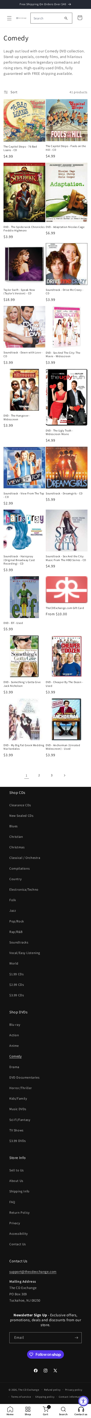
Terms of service (21, 1396)
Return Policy (19, 1212)
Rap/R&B (15, 932)
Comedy (15, 1056)
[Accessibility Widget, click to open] (83, 1401)
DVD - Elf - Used (13, 623)
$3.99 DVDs (17, 1141)
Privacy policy (73, 1389)
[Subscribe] (76, 1337)
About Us (16, 1181)
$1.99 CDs (16, 974)
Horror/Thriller (20, 1088)
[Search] (66, 18)
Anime (14, 1046)
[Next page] (64, 775)
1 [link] (27, 775)
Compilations (19, 868)
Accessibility (18, 1233)
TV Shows (16, 1130)
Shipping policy (45, 1396)
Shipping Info (19, 1191)
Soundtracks (18, 942)
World (13, 963)
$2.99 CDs (16, 985)
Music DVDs (17, 1109)
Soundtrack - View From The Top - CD (24, 495)
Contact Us (17, 1244)
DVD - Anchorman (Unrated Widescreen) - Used (63, 747)
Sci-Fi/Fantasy (19, 1120)
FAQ (12, 1202)
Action (14, 1035)
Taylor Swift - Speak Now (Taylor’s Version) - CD (19, 291)
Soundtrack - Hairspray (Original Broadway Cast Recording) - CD (19, 559)
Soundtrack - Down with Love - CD (23, 354)
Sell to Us (16, 1170)
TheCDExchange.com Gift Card (65, 608)
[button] (9, 18)
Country (15, 879)
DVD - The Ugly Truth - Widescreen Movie (59, 432)
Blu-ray (14, 1024)
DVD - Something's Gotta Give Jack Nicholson (22, 683)
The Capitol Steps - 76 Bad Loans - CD (20, 148)
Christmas (16, 847)
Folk (12, 900)
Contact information (71, 1396)
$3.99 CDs (16, 995)
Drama (14, 1067)
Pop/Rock (16, 921)
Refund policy (52, 1389)
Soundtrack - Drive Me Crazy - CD (64, 291)
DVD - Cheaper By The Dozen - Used (64, 683)
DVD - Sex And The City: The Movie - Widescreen (63, 354)
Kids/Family (18, 1098)
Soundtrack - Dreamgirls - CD (64, 493)
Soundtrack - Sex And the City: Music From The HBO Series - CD (66, 558)
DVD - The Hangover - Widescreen (17, 417)
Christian (16, 837)
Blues (13, 826)
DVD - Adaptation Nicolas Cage (65, 227)
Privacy (14, 1223)
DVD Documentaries (24, 1077)
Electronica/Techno (23, 889)
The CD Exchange (28, 1389)
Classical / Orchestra (24, 858)
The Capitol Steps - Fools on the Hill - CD (66, 147)
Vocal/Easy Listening (24, 953)
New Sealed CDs (21, 815)
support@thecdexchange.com (32, 1271)
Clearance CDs (20, 805)
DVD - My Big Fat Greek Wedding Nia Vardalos (24, 747)
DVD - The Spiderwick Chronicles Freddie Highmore (24, 228)
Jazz (12, 910)
